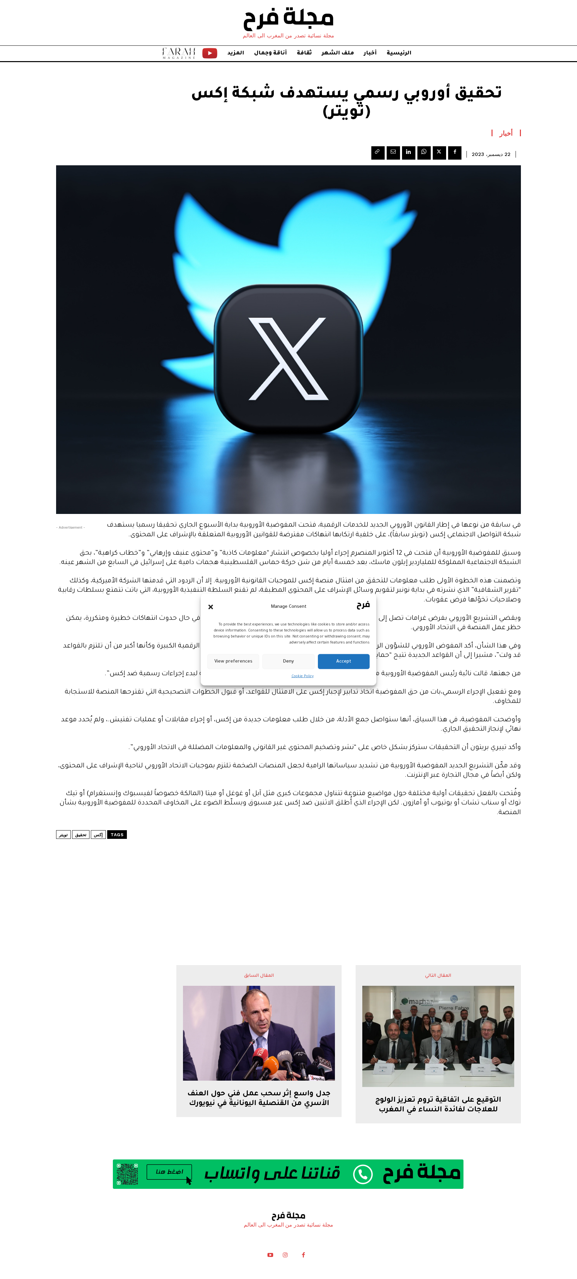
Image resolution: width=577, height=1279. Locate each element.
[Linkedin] (408, 153)
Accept (343, 661)
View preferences (233, 661)
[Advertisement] (288, 882)
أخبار (506, 133)
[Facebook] (454, 153)
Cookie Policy (303, 677)
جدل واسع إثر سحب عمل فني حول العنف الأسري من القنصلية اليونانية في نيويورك (259, 1099)
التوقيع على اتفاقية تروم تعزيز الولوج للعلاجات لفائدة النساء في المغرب (438, 1105)
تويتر (63, 834)
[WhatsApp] (424, 153)
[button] (210, 606)
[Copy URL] (378, 153)
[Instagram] (285, 1256)
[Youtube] (270, 1256)
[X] (439, 153)
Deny (288, 661)
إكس (98, 834)
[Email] (393, 153)
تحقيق (80, 834)
